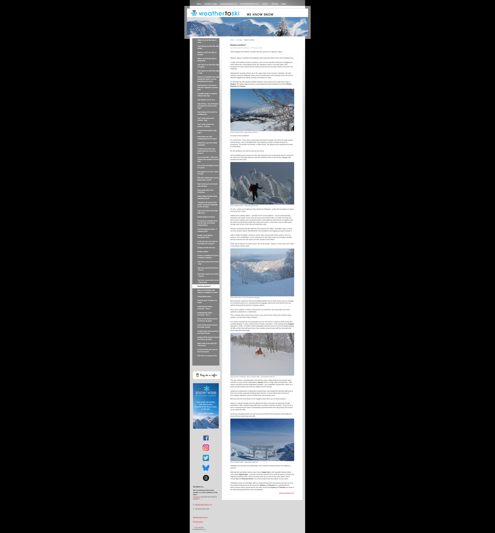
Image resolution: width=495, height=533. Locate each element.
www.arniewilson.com (286, 493)
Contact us (196, 497)
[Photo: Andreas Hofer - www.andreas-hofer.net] (262, 110)
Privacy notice (198, 522)
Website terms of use (200, 517)
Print (196, 527)
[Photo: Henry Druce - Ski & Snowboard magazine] (262, 272)
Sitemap (201, 527)
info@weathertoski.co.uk (203, 504)
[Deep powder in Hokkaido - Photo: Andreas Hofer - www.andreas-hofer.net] (262, 354)
